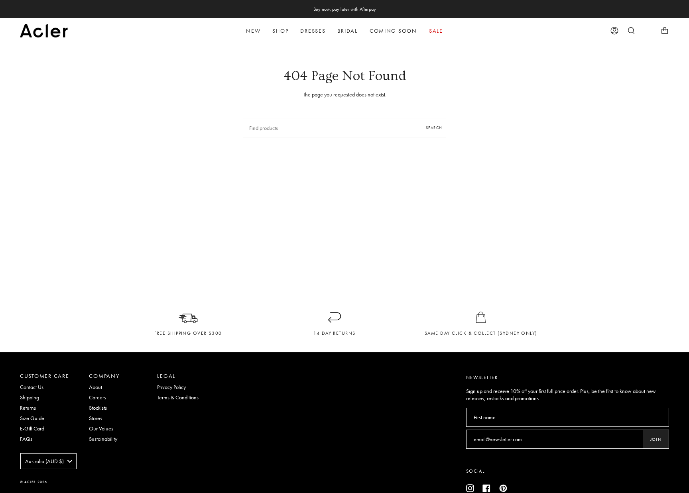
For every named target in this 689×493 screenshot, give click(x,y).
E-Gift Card (32, 428)
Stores (95, 418)
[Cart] (664, 30)
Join (655, 439)
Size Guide (32, 418)
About (95, 387)
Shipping (29, 397)
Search (434, 127)
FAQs (26, 438)
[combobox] (48, 461)
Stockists (98, 407)
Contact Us (31, 387)
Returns (28, 407)
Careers (97, 397)
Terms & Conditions (178, 397)
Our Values (101, 428)
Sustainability (103, 438)
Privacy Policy (171, 387)
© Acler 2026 (33, 481)
